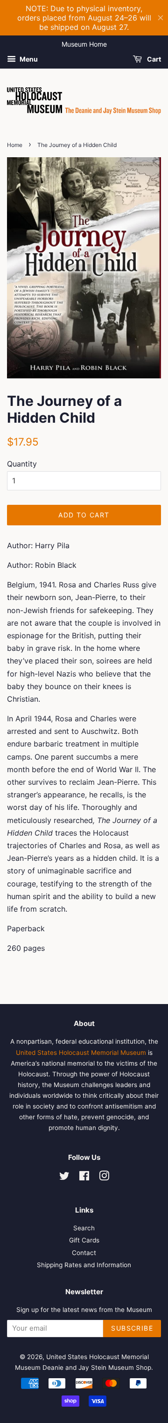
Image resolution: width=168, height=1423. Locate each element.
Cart (153, 59)
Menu (28, 59)
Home (14, 144)
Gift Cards (84, 1240)
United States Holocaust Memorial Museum (81, 1052)
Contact (84, 1252)
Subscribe (132, 1328)
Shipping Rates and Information (84, 1265)
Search (84, 1228)
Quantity (22, 463)
